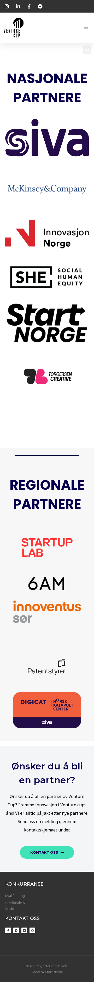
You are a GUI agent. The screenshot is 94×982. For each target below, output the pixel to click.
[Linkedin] (24, 930)
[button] (86, 28)
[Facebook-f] (8, 930)
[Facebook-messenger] (16, 930)
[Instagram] (32, 930)
